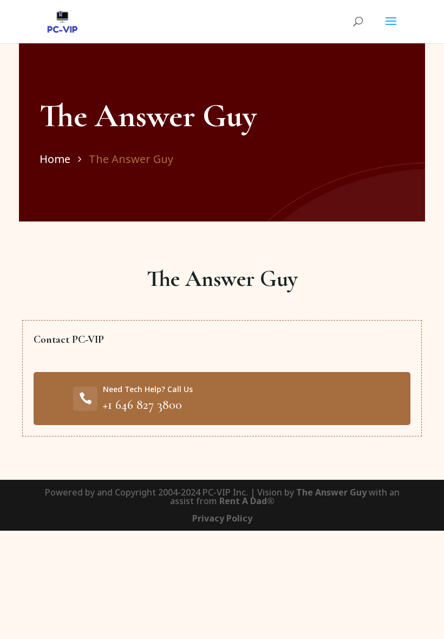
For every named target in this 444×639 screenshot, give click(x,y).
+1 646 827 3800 (142, 405)
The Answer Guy (131, 159)
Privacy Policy (222, 518)
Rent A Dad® (247, 501)
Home (55, 159)
